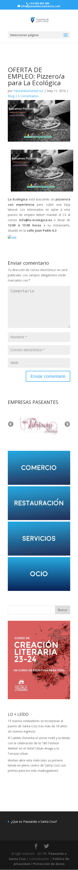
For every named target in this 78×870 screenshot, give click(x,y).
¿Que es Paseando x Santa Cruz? (34, 821)
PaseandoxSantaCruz (28, 91)
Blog (11, 96)
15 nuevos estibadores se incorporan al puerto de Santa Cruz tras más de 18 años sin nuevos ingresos (37, 726)
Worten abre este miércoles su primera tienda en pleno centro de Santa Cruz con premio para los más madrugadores (37, 765)
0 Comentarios (28, 96)
